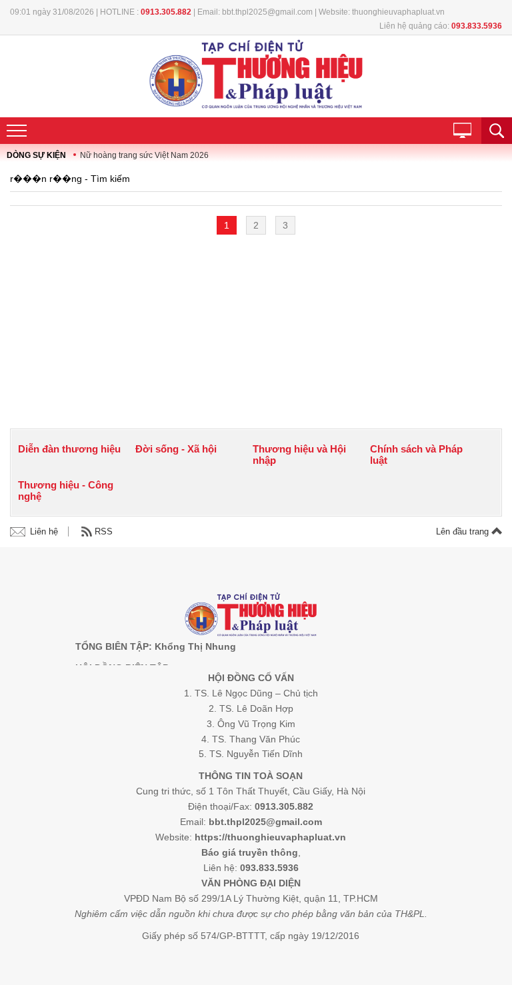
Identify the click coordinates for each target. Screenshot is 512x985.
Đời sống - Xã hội (176, 449)
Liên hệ (44, 531)
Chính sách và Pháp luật (416, 454)
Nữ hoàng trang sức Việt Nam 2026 (144, 155)
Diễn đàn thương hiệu (69, 449)
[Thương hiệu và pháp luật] (251, 616)
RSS (104, 531)
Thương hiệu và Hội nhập (299, 454)
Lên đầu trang (463, 531)
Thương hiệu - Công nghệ (65, 490)
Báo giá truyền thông (249, 852)
